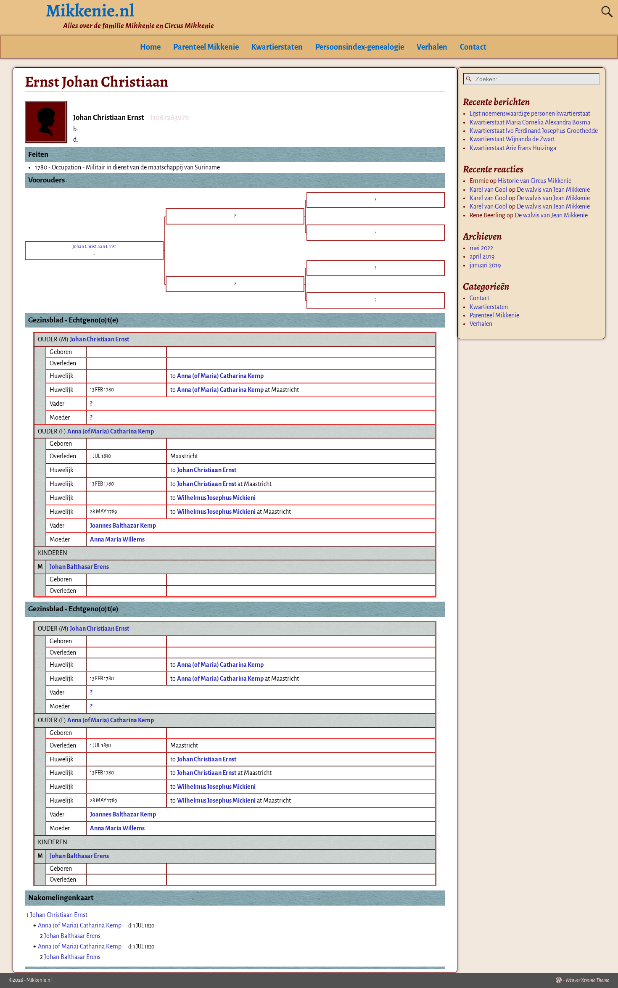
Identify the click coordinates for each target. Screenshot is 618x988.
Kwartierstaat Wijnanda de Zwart (512, 139)
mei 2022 (481, 248)
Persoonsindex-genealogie (359, 47)
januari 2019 (485, 265)
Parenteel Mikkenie (206, 47)
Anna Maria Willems (117, 539)
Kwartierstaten (277, 47)
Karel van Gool (488, 189)
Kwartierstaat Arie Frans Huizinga (513, 148)
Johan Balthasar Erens (79, 566)
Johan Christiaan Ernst (99, 339)
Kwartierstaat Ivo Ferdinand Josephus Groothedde (534, 130)
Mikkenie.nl (39, 980)
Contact (473, 47)
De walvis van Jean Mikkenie (553, 189)
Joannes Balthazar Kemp (123, 525)
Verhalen (432, 47)
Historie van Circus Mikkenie (534, 180)
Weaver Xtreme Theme (587, 980)
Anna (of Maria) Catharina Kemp (110, 431)
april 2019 (482, 256)
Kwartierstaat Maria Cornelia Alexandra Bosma (530, 122)
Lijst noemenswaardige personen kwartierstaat (530, 113)
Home (150, 47)
